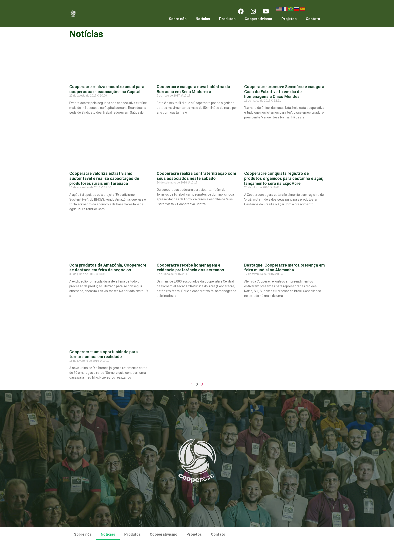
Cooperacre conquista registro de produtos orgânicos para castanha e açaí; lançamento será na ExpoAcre (283, 178)
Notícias (203, 19)
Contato (313, 19)
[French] (285, 8)
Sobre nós (178, 19)
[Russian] (297, 8)
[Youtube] (266, 11)
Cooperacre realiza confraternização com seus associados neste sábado (196, 176)
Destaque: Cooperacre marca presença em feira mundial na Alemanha (284, 267)
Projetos (289, 19)
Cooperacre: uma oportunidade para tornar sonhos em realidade (103, 354)
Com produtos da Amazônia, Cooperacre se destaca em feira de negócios (107, 267)
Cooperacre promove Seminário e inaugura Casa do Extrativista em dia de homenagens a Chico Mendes (284, 91)
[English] (279, 8)
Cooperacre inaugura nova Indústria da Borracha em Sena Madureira (193, 89)
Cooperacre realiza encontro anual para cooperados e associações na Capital (106, 89)
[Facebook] (240, 11)
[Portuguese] (291, 8)
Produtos (227, 19)
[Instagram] (253, 11)
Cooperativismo (258, 19)
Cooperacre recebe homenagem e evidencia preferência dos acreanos (190, 267)
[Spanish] (303, 8)
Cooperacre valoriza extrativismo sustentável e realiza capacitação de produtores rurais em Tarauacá (104, 178)
